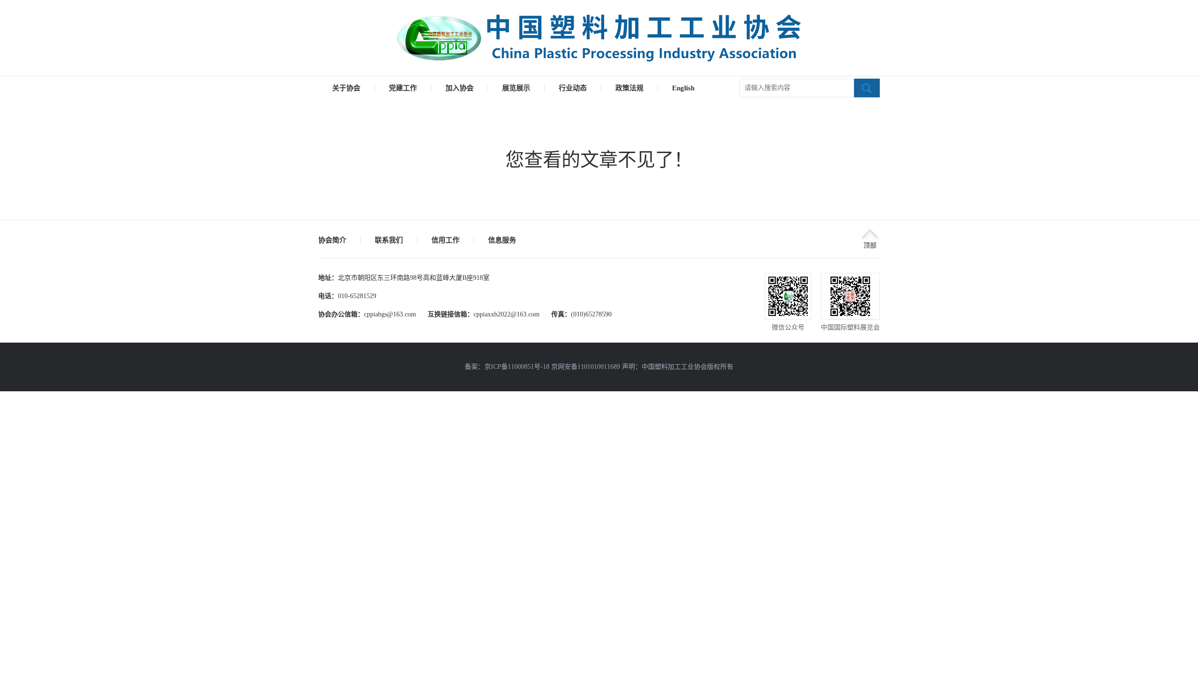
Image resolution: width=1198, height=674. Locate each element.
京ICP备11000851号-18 (516, 366)
